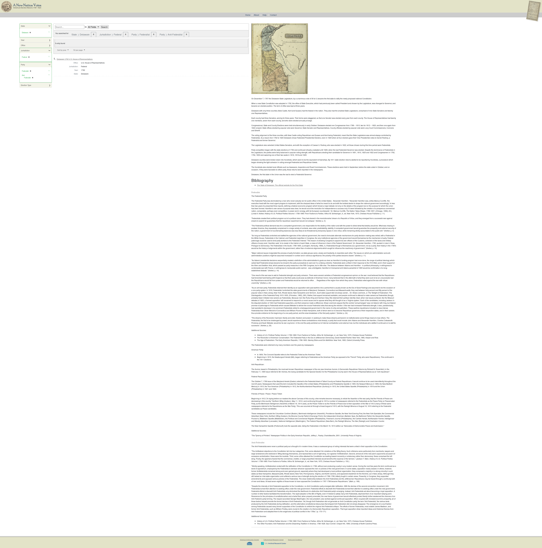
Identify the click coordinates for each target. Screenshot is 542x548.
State (23, 26)
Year (22, 40)
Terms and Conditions (295, 540)
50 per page (78, 50)
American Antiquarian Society (249, 540)
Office (23, 45)
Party (23, 64)
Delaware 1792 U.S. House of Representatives (75, 59)
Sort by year (61, 50)
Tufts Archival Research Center (274, 540)
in (86, 26)
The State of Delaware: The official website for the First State (280, 185)
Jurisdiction (25, 50)
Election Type (26, 85)
